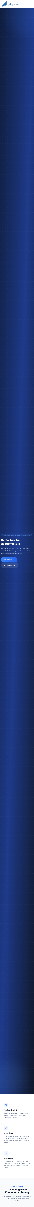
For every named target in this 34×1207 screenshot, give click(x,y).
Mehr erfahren (8, 559)
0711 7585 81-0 (10, 565)
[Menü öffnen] (31, 3)
